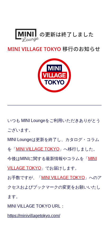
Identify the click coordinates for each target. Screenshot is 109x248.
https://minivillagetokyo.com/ (33, 215)
